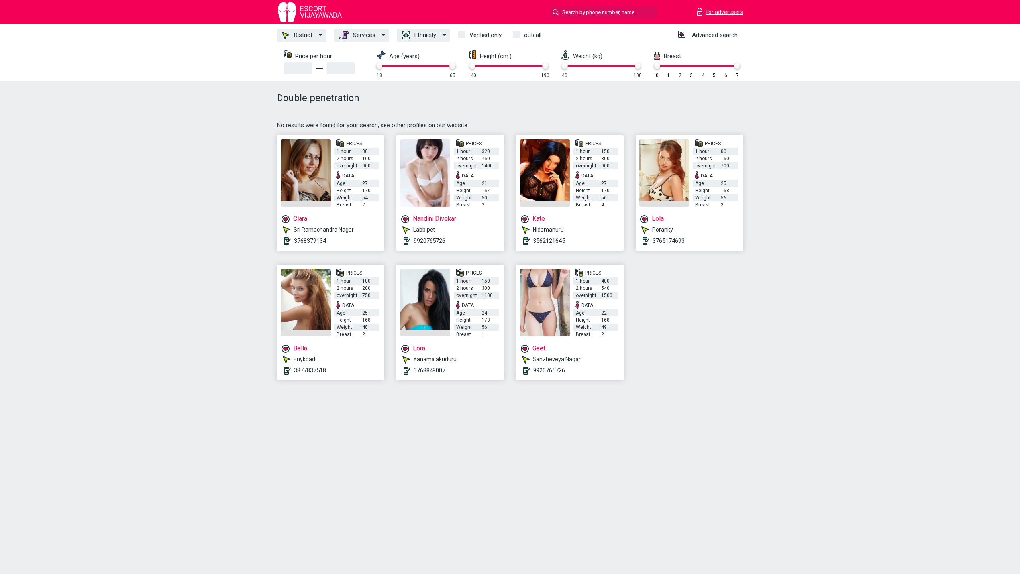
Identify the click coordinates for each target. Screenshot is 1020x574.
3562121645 (549, 240)
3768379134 (310, 240)
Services (363, 35)
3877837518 (310, 370)
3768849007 (429, 370)
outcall (532, 35)
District (302, 35)
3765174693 (669, 240)
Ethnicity (424, 35)
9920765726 (429, 240)
